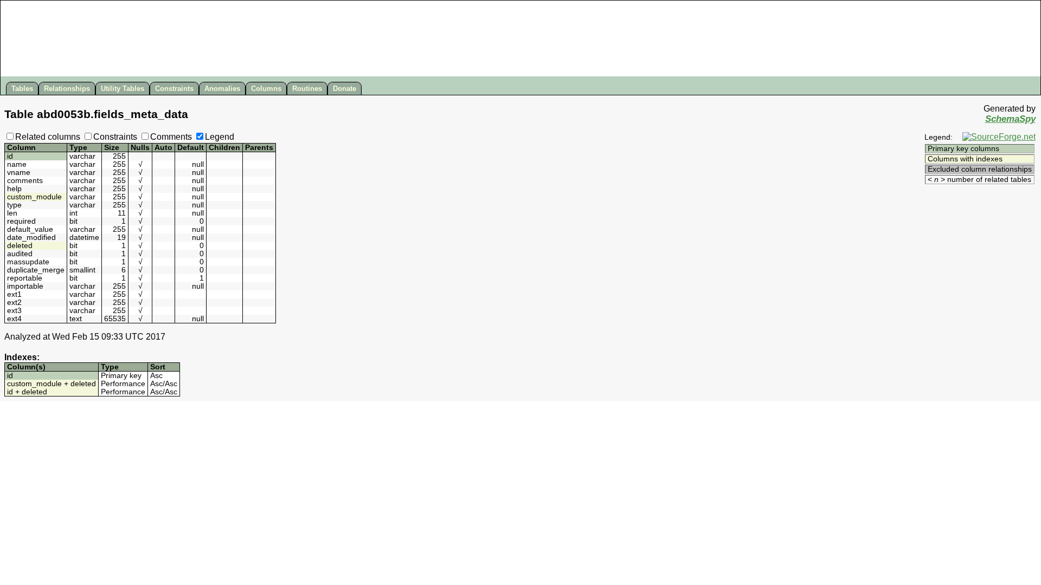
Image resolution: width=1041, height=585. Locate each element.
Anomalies (222, 88)
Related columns (47, 136)
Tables (22, 88)
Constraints (174, 88)
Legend (219, 136)
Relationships (67, 88)
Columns (266, 88)
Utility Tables (122, 88)
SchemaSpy (1010, 119)
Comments (171, 136)
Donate (344, 88)
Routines (307, 88)
